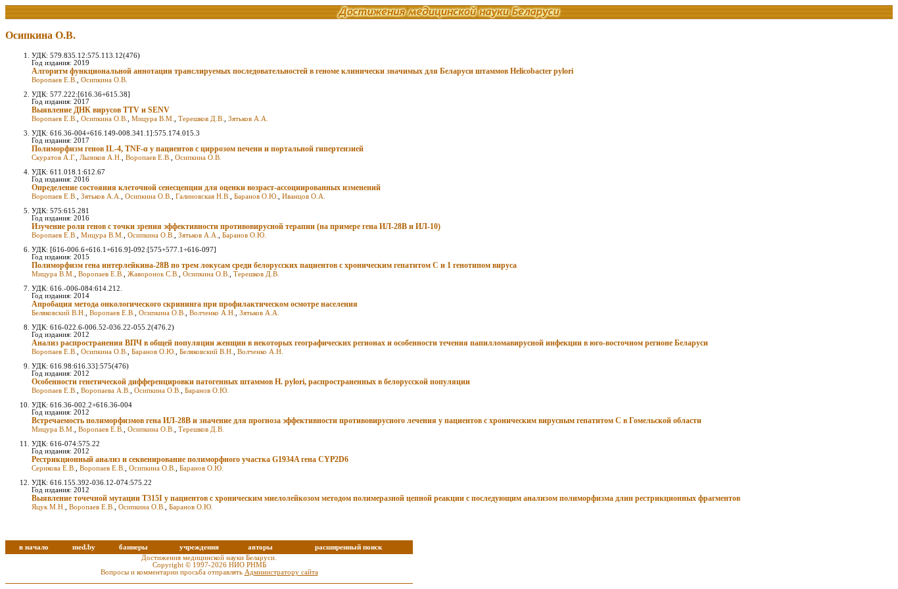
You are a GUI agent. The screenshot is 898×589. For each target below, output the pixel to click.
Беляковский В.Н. (58, 313)
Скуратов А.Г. (54, 157)
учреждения (199, 547)
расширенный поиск (348, 547)
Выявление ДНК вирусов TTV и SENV (101, 110)
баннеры (133, 547)
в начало (34, 547)
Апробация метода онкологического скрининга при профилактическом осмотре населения (195, 304)
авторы (260, 547)
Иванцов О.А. (303, 196)
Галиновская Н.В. (203, 196)
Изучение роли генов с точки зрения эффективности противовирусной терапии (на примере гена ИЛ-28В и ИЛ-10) (236, 226)
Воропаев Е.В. (54, 80)
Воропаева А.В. (105, 390)
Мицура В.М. (152, 118)
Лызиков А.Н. (101, 157)
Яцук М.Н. (48, 507)
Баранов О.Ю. (256, 196)
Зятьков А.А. (248, 118)
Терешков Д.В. (201, 118)
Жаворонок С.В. (153, 274)
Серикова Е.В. (54, 468)
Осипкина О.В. (104, 80)
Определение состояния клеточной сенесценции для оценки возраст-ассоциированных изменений (206, 187)
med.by (83, 547)
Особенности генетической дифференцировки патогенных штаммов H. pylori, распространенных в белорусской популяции (251, 381)
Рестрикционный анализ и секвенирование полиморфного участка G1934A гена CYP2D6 (190, 459)
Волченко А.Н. (212, 313)
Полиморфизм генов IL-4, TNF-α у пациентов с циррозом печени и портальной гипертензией (198, 148)
